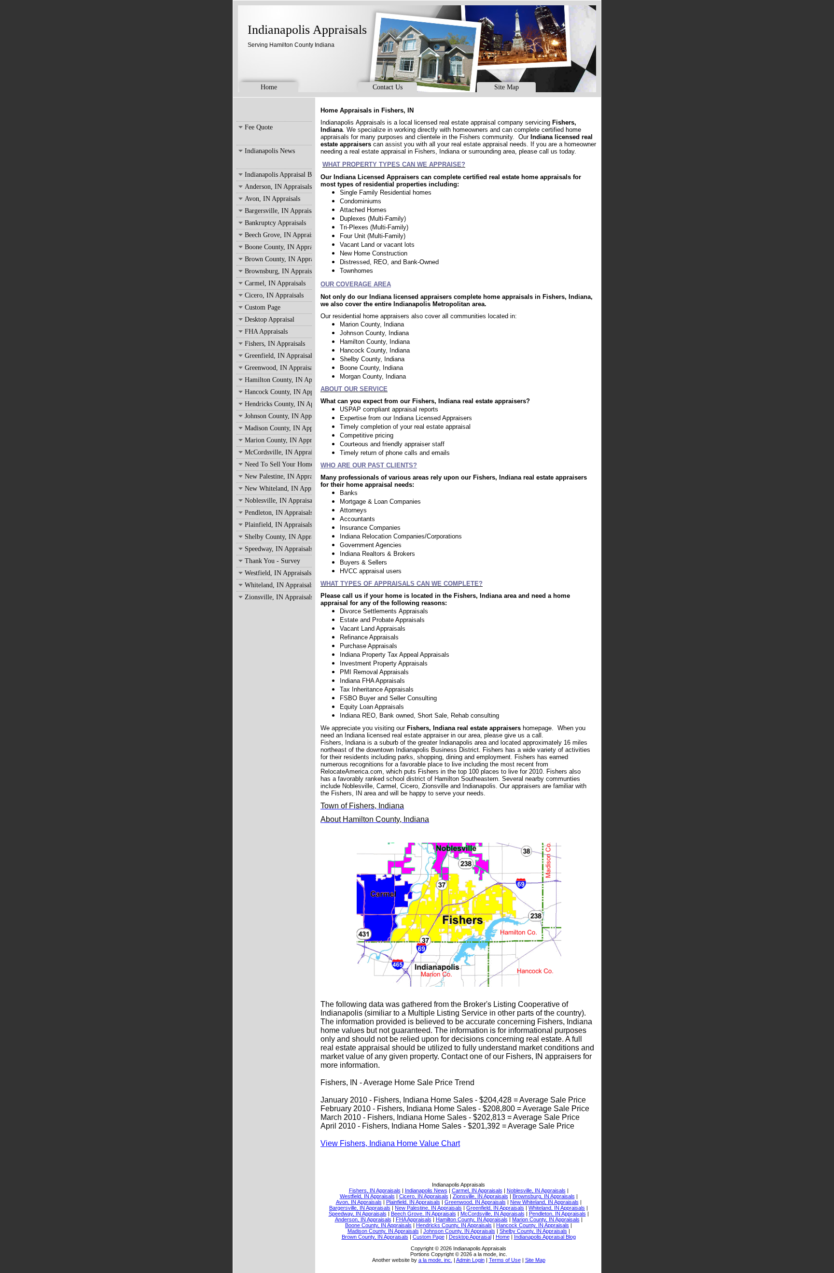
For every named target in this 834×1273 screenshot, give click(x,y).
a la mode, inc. (435, 1260)
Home (269, 87)
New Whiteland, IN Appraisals (278, 488)
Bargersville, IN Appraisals (278, 210)
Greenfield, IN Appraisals (278, 355)
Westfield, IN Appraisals (278, 573)
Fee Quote (259, 127)
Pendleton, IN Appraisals (278, 512)
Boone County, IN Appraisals (278, 247)
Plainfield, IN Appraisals (278, 524)
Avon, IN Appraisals (272, 198)
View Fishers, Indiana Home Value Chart (390, 1143)
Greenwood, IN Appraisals (278, 367)
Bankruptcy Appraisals (275, 222)
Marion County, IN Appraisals (278, 440)
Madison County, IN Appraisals (278, 428)
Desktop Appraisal (269, 319)
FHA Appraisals (266, 331)
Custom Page (262, 307)
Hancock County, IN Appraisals (278, 392)
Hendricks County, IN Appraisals (278, 404)
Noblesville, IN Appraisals (278, 500)
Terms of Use (505, 1260)
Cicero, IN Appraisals (274, 295)
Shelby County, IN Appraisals (278, 536)
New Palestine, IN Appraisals (278, 476)
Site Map (506, 87)
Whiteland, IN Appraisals (278, 585)
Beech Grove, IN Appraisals (278, 235)
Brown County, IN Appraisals (278, 259)
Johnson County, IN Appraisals (278, 416)
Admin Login (470, 1260)
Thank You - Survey (272, 561)
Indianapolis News (270, 151)
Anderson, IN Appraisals (278, 186)
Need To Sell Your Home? (278, 464)
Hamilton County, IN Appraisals (278, 379)
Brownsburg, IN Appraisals (278, 271)
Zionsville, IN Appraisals (278, 597)
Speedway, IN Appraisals (278, 548)
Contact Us (388, 87)
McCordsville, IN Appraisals (278, 452)
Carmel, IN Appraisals (275, 283)
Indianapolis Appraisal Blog (278, 174)
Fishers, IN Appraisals (275, 343)
